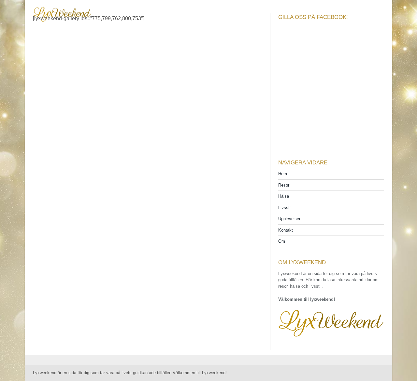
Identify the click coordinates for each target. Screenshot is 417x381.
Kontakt (285, 230)
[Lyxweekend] (62, 10)
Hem (282, 173)
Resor (283, 185)
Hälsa (283, 196)
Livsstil (285, 207)
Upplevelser (289, 218)
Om (281, 241)
